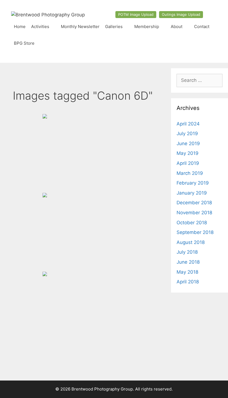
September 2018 (195, 232)
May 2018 (187, 272)
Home (20, 26)
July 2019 (187, 133)
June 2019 (188, 143)
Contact (201, 26)
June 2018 (188, 262)
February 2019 (193, 183)
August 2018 (191, 242)
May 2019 (188, 153)
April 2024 (188, 124)
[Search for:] (199, 80)
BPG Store (24, 43)
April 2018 (188, 281)
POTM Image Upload (135, 14)
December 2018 (194, 202)
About (176, 26)
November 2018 (194, 212)
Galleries (114, 26)
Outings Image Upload (181, 14)
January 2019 (192, 193)
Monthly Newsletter (80, 26)
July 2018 (187, 252)
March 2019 (190, 173)
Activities (40, 26)
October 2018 (192, 222)
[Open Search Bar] (211, 43)
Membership (146, 26)
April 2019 (188, 163)
